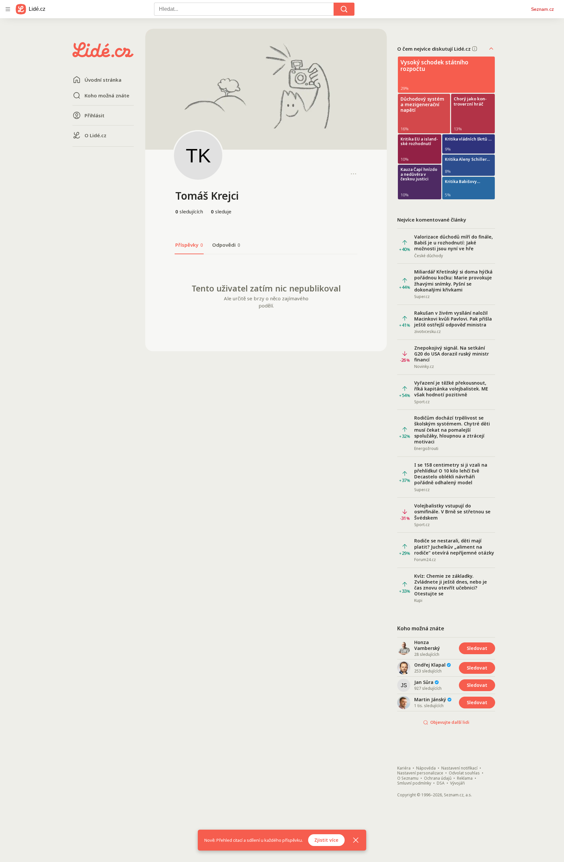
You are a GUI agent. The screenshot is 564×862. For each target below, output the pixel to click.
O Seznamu (407, 778)
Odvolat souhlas (464, 773)
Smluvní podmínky (414, 783)
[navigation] (8, 9)
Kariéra (404, 768)
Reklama (465, 778)
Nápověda (426, 768)
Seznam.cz (542, 9)
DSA (441, 783)
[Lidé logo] (103, 55)
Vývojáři (457, 783)
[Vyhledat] (344, 9)
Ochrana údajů (437, 778)
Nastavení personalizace (420, 773)
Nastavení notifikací (459, 768)
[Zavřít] (356, 840)
